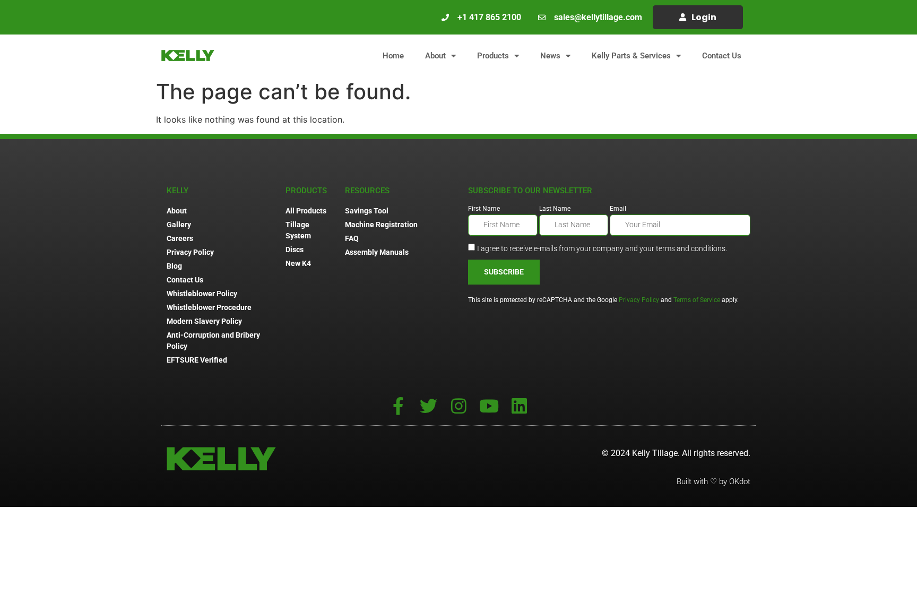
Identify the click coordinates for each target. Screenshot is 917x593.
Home (393, 56)
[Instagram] (459, 406)
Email (618, 208)
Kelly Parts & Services (631, 56)
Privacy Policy (639, 300)
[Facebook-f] (398, 406)
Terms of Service (696, 300)
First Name (484, 208)
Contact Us (721, 56)
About (435, 56)
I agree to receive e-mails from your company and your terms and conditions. (602, 248)
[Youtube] (489, 406)
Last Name (554, 208)
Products (493, 56)
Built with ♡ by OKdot (713, 481)
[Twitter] (428, 406)
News (550, 56)
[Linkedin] (519, 406)
